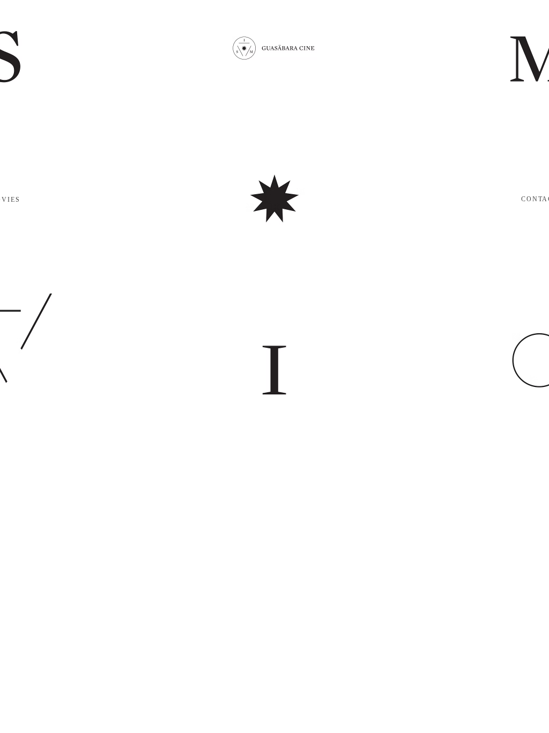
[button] (274, 48)
